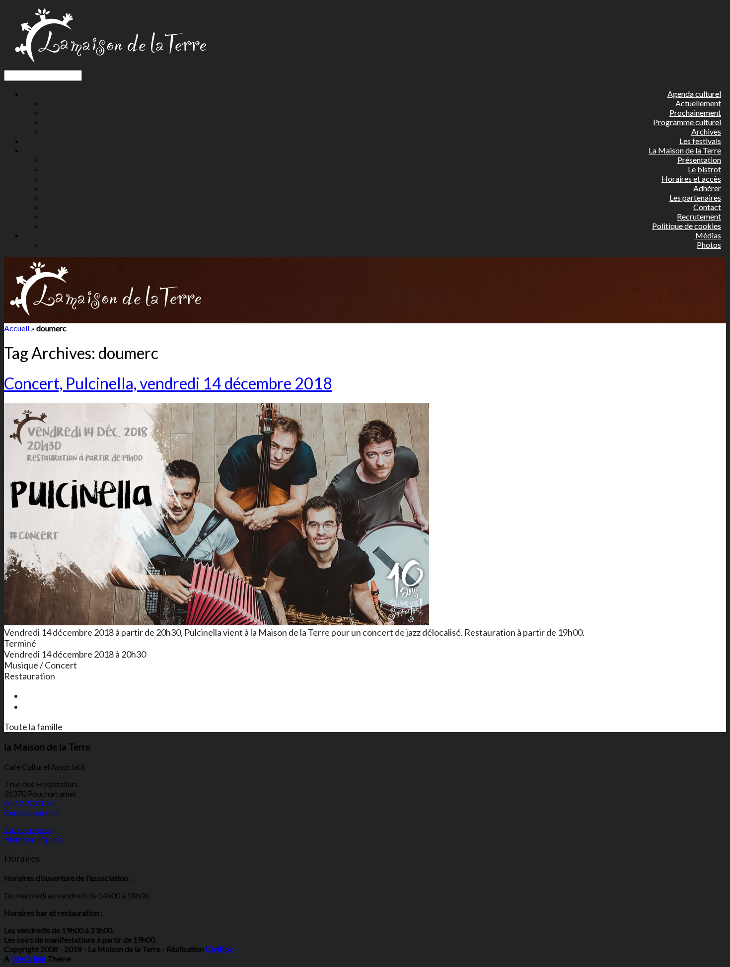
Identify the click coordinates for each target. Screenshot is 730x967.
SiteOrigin (28, 958)
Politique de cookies (686, 225)
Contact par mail (32, 812)
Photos (709, 244)
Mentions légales (33, 839)
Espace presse (28, 829)
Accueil (16, 328)
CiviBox (219, 949)
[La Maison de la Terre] (110, 65)
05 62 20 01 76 (29, 803)
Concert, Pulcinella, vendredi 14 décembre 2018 (168, 383)
